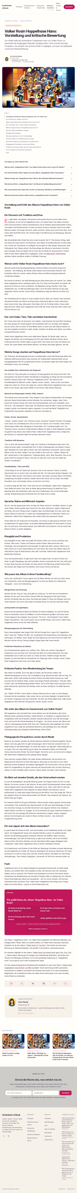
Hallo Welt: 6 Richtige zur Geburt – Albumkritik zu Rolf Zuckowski (37, 1055)
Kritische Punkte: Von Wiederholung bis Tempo (20, 139)
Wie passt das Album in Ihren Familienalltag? (19, 136)
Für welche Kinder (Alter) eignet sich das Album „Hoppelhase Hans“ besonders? (34, 173)
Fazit (7, 152)
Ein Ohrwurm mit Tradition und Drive (17, 119)
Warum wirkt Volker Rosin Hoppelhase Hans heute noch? (23, 122)
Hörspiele (19, 7)
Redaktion (48, 1118)
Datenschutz (49, 1140)
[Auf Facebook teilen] (33, 983)
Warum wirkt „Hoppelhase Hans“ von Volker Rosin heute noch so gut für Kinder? (35, 167)
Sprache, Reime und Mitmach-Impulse (17, 130)
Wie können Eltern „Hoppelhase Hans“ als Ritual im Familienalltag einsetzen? (33, 184)
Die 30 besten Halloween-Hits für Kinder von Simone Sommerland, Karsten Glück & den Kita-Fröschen (63, 1056)
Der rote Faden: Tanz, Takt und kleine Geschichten (21, 125)
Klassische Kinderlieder (41, 7)
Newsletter (69, 7)
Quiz (46, 1125)
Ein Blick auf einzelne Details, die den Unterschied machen (23, 147)
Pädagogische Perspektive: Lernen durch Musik (20, 144)
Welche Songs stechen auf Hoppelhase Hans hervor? (22, 127)
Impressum (48, 1136)
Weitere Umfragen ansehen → (38, 929)
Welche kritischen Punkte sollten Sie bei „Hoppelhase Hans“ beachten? (31, 195)
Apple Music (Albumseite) (55, 254)
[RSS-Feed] (4, 1136)
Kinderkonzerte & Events (29, 7)
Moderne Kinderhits (50, 7)
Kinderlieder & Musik (7, 7)
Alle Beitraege (49, 1122)
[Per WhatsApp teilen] (11, 983)
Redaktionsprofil (23, 1005)
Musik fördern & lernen (58, 7)
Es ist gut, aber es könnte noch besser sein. (52, 909)
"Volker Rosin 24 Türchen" (36, 945)
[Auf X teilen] (22, 983)
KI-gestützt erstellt (28, 61)
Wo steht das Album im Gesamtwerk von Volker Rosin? (22, 141)
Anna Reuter (17, 56)
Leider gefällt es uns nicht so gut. (53, 918)
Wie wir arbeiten (50, 1129)
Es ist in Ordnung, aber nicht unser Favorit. (21, 918)
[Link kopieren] (65, 983)
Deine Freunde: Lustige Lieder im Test (10, 1054)
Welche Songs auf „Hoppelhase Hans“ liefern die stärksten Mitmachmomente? (34, 178)
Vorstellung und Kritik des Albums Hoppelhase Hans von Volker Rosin (26, 116)
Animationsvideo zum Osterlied (16, 729)
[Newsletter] (8, 1136)
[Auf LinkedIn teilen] (43, 983)
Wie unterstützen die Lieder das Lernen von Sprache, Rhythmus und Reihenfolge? (35, 190)
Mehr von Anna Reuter (25, 1013)
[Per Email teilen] (54, 983)
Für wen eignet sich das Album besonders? (19, 150)
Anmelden (65, 1093)
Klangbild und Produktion (13, 133)
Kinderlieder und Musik (11, 21)
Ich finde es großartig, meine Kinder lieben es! (19, 909)
